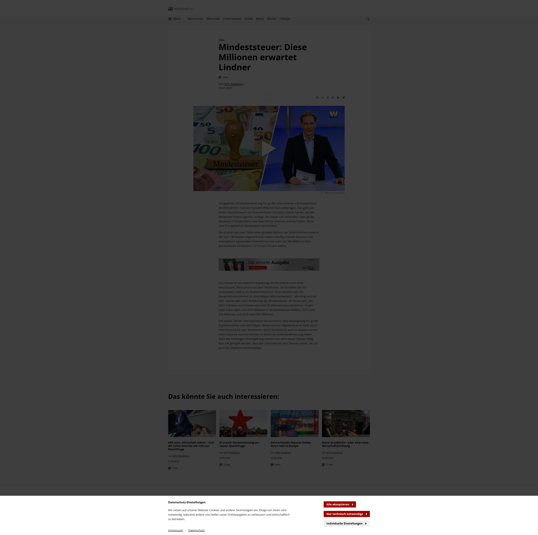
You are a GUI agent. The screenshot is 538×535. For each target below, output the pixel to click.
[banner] (269, 267)
